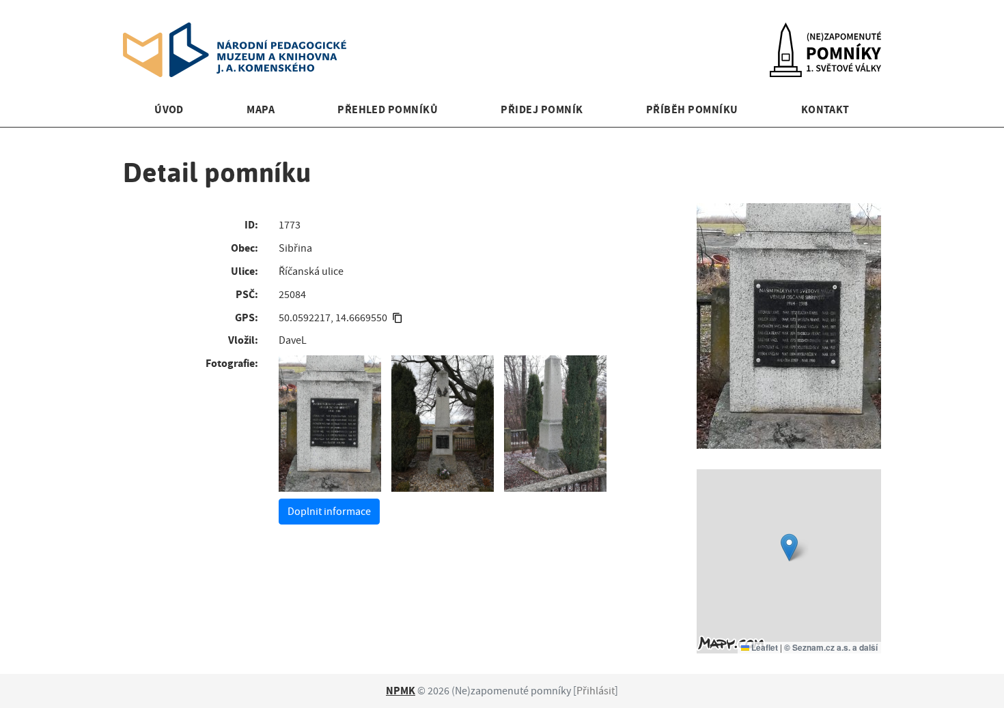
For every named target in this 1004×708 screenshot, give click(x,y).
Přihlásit (595, 691)
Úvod (169, 109)
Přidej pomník (542, 109)
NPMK (400, 690)
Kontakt (825, 109)
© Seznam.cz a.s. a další (831, 647)
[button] (789, 547)
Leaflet (763, 647)
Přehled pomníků (387, 109)
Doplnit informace (329, 511)
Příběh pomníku (692, 109)
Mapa (261, 109)
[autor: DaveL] (330, 423)
